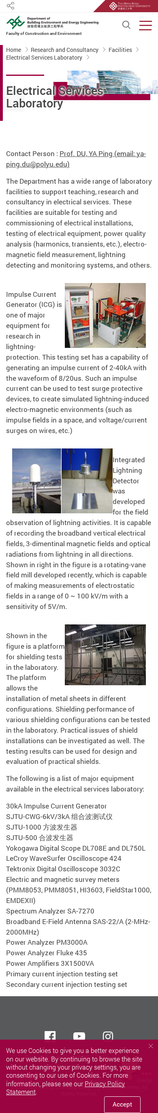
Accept (122, 1104)
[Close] (151, 1046)
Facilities (121, 50)
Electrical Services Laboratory (44, 57)
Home (14, 50)
